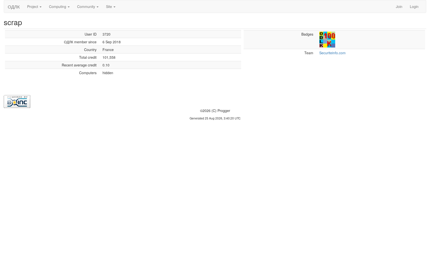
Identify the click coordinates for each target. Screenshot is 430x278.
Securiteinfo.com (332, 52)
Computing (58, 6)
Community (86, 6)
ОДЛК (14, 6)
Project (33, 6)
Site (109, 6)
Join (399, 6)
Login (414, 6)
